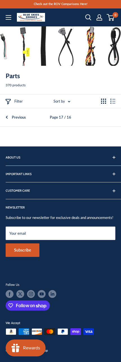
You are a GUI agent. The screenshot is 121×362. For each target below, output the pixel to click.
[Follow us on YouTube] (42, 294)
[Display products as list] (112, 101)
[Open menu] (8, 17)
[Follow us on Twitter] (20, 294)
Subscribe (22, 250)
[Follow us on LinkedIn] (52, 294)
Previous (19, 117)
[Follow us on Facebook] (10, 294)
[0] (110, 17)
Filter (18, 101)
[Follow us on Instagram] (31, 294)
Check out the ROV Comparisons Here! (61, 4)
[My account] (99, 17)
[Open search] (88, 17)
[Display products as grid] (103, 101)
